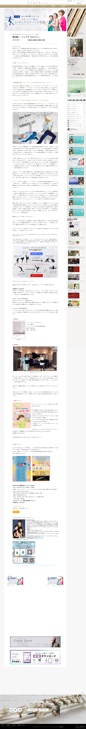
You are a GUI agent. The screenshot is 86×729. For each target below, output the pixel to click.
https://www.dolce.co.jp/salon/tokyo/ (21, 491)
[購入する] (19, 339)
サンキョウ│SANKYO (52, 695)
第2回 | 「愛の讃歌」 (73, 196)
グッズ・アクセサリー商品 (50, 700)
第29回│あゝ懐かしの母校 (74, 307)
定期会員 (53, 6)
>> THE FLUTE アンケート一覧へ (75, 77)
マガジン (33, 6)
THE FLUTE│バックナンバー (75, 68)
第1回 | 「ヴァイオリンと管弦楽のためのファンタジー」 (76, 145)
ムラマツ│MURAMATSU (31, 695)
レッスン (23, 700)
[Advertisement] (35, 601)
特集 (29, 700)
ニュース (23, 6)
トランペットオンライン (45, 726)
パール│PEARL (68, 695)
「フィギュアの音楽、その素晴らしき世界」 (76, 186)
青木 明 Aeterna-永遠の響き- (74, 265)
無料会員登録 (32, 709)
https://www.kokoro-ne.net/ (38, 538)
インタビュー (16, 700)
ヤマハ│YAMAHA (22, 695)
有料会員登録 (43, 709)
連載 (33, 700)
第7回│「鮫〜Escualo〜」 (74, 217)
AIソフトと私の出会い (72, 299)
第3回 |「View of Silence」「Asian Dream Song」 (76, 156)
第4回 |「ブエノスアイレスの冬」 (76, 175)
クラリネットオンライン (54, 726)
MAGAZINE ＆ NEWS (6, 700)
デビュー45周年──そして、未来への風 (77, 257)
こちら (27, 539)
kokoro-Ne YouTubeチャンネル (35, 371)
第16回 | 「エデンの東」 (74, 166)
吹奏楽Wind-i (61, 726)
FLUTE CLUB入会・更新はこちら (76, 69)
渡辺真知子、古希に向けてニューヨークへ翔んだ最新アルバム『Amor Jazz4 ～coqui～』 (76, 248)
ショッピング (43, 6)
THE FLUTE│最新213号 (74, 67)
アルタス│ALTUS (60, 695)
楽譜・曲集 (39, 700)
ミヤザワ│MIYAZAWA (42, 695)
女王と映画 (70, 273)
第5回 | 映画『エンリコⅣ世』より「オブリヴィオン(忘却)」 (76, 207)
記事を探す (64, 6)
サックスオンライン (36, 726)
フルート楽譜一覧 (73, 70)
